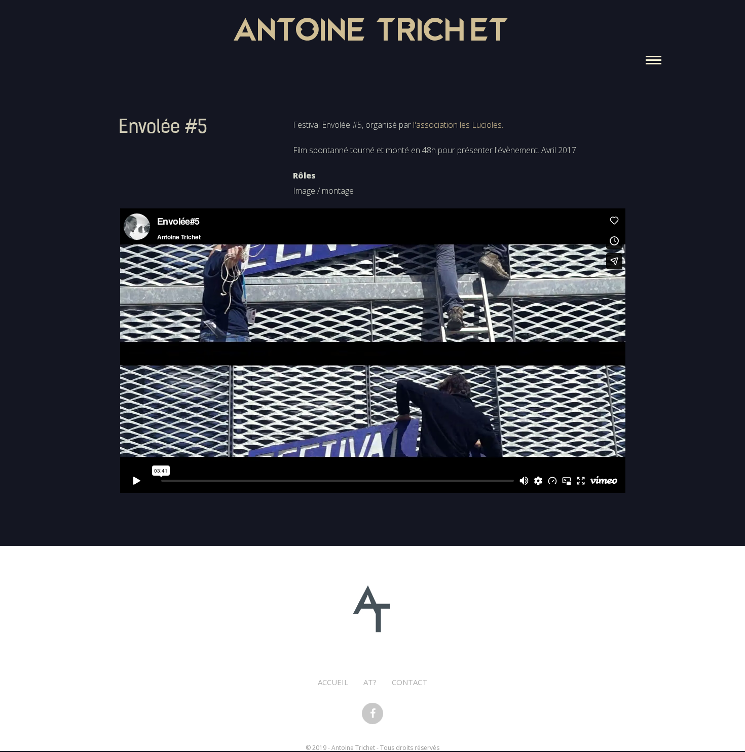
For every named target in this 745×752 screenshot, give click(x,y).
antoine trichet (372, 32)
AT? (370, 682)
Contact (409, 682)
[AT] (372, 608)
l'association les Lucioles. (458, 124)
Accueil (333, 682)
